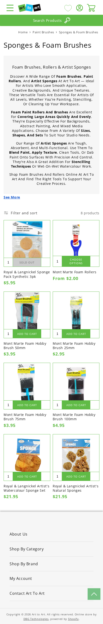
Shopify (73, 619)
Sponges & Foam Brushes (78, 32)
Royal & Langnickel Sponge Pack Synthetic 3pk (27, 274)
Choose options (76, 261)
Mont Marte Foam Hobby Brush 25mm (74, 345)
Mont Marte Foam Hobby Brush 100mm (74, 417)
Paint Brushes (44, 32)
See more (12, 197)
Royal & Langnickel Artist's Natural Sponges (75, 488)
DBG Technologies (36, 619)
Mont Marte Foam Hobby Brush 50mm (25, 345)
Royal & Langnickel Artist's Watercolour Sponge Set (26, 488)
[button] (10, 8)
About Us (19, 534)
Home (23, 32)
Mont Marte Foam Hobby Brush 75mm (25, 417)
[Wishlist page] (68, 8)
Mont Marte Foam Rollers (75, 272)
